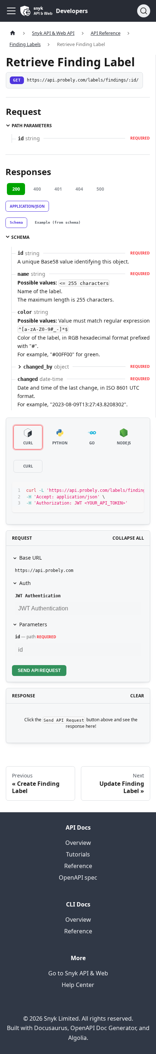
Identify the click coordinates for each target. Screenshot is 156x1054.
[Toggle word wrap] (122, 491)
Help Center (78, 985)
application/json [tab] (27, 206)
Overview (78, 843)
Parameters (33, 624)
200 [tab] (16, 189)
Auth (25, 583)
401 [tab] (58, 189)
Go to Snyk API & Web (78, 973)
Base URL (30, 557)
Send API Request (39, 670)
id (17, 636)
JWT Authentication (38, 595)
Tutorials (78, 854)
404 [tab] (79, 189)
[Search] (143, 10)
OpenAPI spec (78, 877)
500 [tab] (100, 189)
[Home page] (13, 33)
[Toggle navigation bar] (11, 10)
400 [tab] (37, 189)
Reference (78, 866)
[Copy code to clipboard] (135, 491)
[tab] (16, 222)
